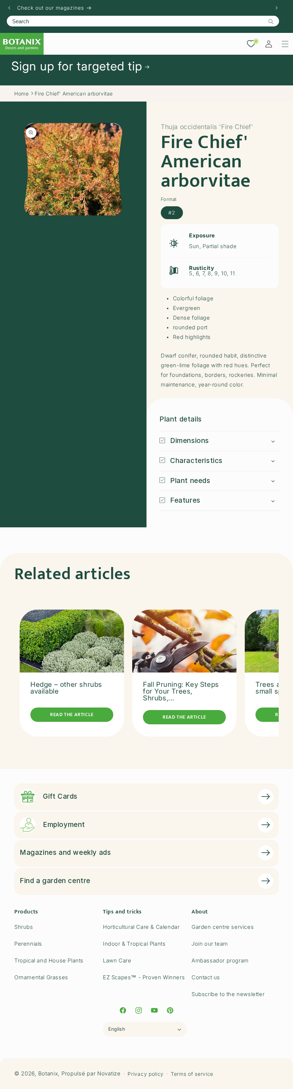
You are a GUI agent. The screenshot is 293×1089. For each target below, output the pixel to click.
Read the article (72, 714)
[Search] (271, 21)
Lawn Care (117, 960)
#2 (171, 213)
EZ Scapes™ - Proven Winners (144, 977)
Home (21, 93)
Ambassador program (220, 960)
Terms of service (192, 1074)
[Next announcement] (276, 8)
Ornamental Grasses (41, 977)
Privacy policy (146, 1074)
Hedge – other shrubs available (66, 688)
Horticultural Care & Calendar (141, 926)
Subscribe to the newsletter (228, 994)
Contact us (206, 977)
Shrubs (23, 926)
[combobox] (143, 21)
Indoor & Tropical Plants (134, 943)
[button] (285, 44)
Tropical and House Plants (49, 960)
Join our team (210, 943)
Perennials (28, 943)
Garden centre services (223, 926)
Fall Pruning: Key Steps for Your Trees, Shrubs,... (181, 691)
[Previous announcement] (9, 8)
